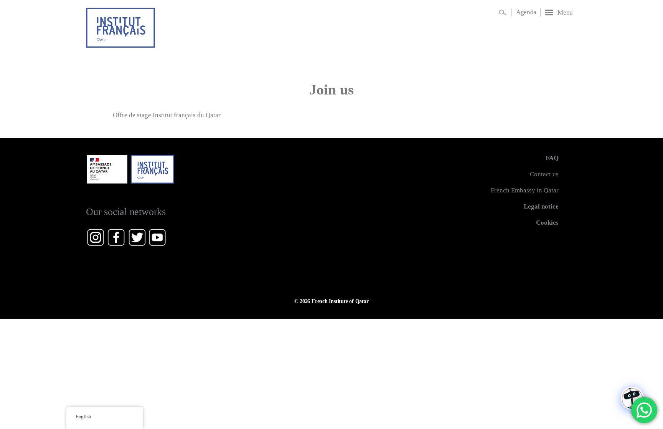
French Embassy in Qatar (525, 190)
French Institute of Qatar (340, 301)
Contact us (544, 174)
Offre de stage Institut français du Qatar (167, 115)
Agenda (526, 12)
